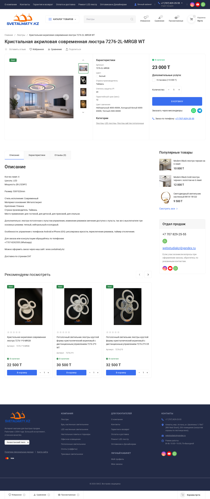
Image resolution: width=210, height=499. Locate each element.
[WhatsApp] (203, 4)
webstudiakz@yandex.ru (179, 248)
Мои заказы (117, 464)
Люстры (21, 35)
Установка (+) (166, 80)
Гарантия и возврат (120, 429)
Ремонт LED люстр (120, 439)
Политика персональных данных (19, 452)
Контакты (115, 424)
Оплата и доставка (120, 434)
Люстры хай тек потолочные (130, 123)
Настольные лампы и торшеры (75, 434)
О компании (117, 419)
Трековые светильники (72, 454)
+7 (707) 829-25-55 (170, 3)
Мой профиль (117, 459)
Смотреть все (167, 208)
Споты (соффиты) (69, 449)
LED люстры (110, 123)
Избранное (38, 49)
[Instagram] (192, 4)
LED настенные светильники (74, 429)
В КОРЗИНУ (177, 101)
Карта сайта (42, 452)
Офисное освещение (71, 439)
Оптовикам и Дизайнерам (123, 444)
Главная (9, 35)
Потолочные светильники (73, 444)
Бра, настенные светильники (75, 424)
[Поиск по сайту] (132, 19)
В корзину (22, 372)
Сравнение (56, 49)
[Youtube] (197, 4)
